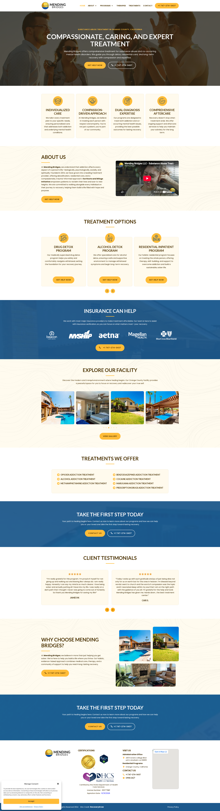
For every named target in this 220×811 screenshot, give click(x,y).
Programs (105, 5)
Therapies (121, 5)
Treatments (134, 5)
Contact (147, 5)
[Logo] (53, 6)
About (91, 5)
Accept (31, 801)
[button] (58, 784)
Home (82, 5)
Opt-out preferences (26, 806)
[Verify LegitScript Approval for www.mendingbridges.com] (104, 763)
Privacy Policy (38, 806)
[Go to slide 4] (111, 427)
